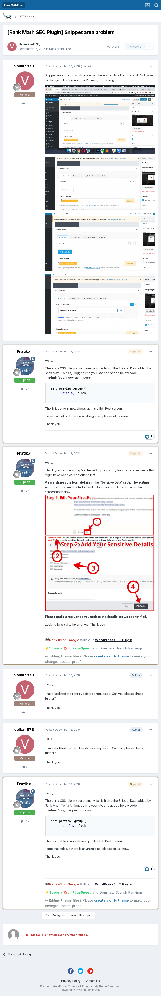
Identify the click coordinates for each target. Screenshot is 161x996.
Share (114, 46)
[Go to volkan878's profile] (12, 46)
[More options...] (150, 66)
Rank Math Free (60, 49)
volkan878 (31, 44)
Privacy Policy (71, 981)
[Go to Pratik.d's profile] (25, 366)
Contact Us (92, 981)
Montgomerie (60, 915)
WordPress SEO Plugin (113, 640)
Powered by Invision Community (80, 989)
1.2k (26, 388)
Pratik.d (24, 351)
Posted (62, 66)
